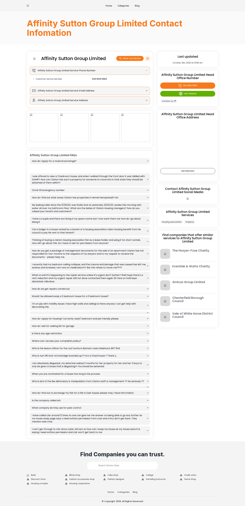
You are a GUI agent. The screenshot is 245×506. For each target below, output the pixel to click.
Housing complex (39, 483)
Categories (123, 5)
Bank (33, 475)
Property (190, 221)
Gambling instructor (156, 479)
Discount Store (38, 479)
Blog (137, 5)
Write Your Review (132, 58)
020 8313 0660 (99, 79)
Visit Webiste (190, 93)
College (149, 475)
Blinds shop (74, 475)
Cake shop (113, 475)
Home (108, 5)
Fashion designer (116, 479)
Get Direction (187, 171)
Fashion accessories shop (82, 479)
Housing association (172, 221)
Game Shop (190, 479)
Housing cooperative (79, 483)
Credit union (190, 475)
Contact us (167, 101)
